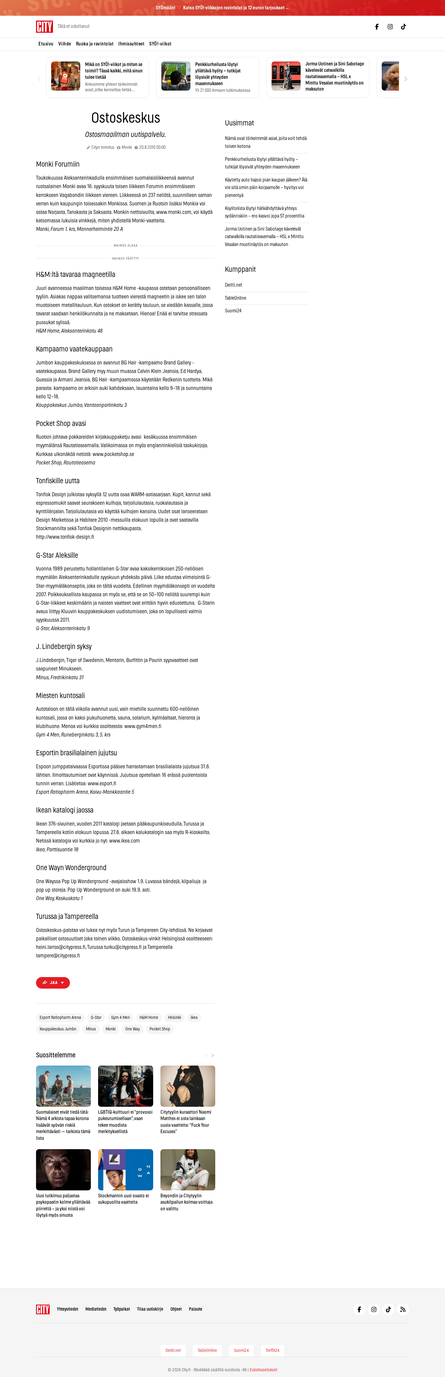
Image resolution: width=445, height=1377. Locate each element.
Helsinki (174, 1018)
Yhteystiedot (67, 1309)
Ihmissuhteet (131, 44)
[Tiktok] (403, 26)
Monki (111, 1029)
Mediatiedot (95, 1309)
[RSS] (403, 1309)
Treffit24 (272, 1351)
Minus (91, 1029)
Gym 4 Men (120, 1018)
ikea (194, 1018)
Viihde (64, 44)
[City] (43, 1309)
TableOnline (235, 298)
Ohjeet (176, 1309)
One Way (132, 1029)
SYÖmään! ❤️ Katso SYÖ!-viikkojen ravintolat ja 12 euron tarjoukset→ (222, 7)
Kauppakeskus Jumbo (58, 1029)
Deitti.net (233, 285)
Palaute (195, 1309)
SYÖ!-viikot (160, 44)
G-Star (96, 1018)
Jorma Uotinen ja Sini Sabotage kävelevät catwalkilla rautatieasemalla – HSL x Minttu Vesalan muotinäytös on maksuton (264, 237)
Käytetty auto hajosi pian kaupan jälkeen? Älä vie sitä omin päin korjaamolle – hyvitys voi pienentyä (266, 188)
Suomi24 (233, 310)
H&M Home (149, 1018)
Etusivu (46, 44)
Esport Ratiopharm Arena (60, 1018)
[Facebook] (376, 26)
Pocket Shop (160, 1029)
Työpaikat (122, 1309)
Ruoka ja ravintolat (95, 44)
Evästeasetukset (263, 1370)
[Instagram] (390, 26)
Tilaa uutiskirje (150, 1309)
